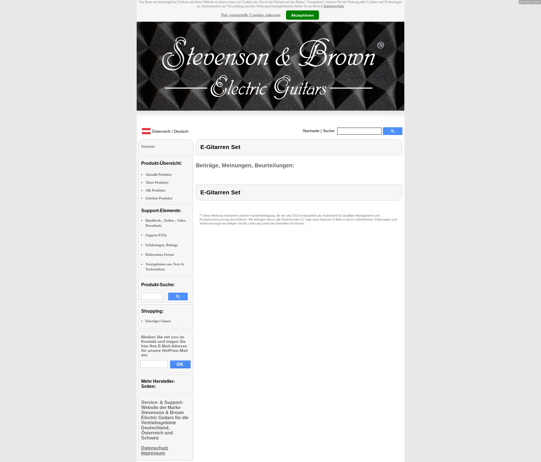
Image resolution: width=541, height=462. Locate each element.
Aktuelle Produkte (158, 175)
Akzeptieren (302, 15)
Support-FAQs (156, 235)
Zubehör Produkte (158, 198)
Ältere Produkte (156, 183)
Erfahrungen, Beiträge (161, 245)
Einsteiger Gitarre (158, 321)
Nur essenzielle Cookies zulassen (250, 15)
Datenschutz (334, 6)
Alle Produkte (155, 190)
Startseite (311, 130)
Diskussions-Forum (159, 255)
